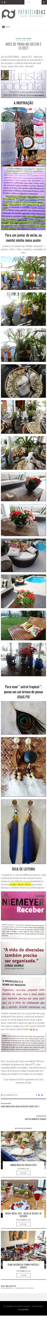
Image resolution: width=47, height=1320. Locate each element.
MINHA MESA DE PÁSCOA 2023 (23, 1165)
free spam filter (23, 1309)
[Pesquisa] (44, 2)
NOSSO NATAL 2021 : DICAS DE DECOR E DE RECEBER (23, 1215)
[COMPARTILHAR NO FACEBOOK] (37, 1095)
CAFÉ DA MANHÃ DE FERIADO (35, 1119)
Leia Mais (23, 1173)
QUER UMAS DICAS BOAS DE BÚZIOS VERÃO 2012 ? (20, 1106)
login (14, 1288)
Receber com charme (23, 38)
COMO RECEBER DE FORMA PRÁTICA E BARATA (23, 1266)
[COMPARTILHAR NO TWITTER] (39, 1095)
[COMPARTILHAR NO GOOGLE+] (42, 1095)
